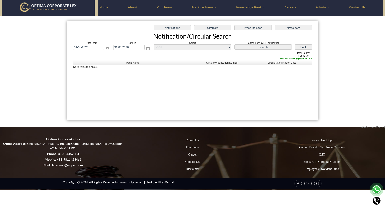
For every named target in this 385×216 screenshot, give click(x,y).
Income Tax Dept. (321, 140)
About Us (192, 140)
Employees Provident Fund (322, 169)
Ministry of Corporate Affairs (321, 161)
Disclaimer (192, 169)
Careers (290, 7)
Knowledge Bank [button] (249, 7)
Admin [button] (321, 7)
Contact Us (357, 7)
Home (103, 7)
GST (322, 154)
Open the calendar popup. (107, 48)
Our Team (164, 7)
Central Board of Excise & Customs (322, 147)
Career (192, 154)
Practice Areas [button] (202, 7)
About (132, 7)
